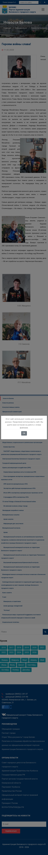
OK (24, 433)
